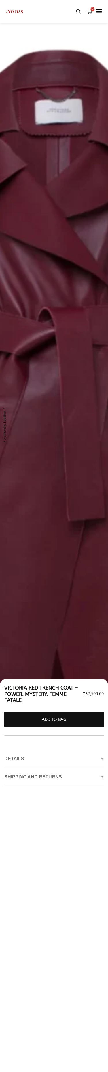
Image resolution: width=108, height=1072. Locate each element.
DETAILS (54, 759)
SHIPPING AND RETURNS (54, 777)
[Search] (78, 11)
